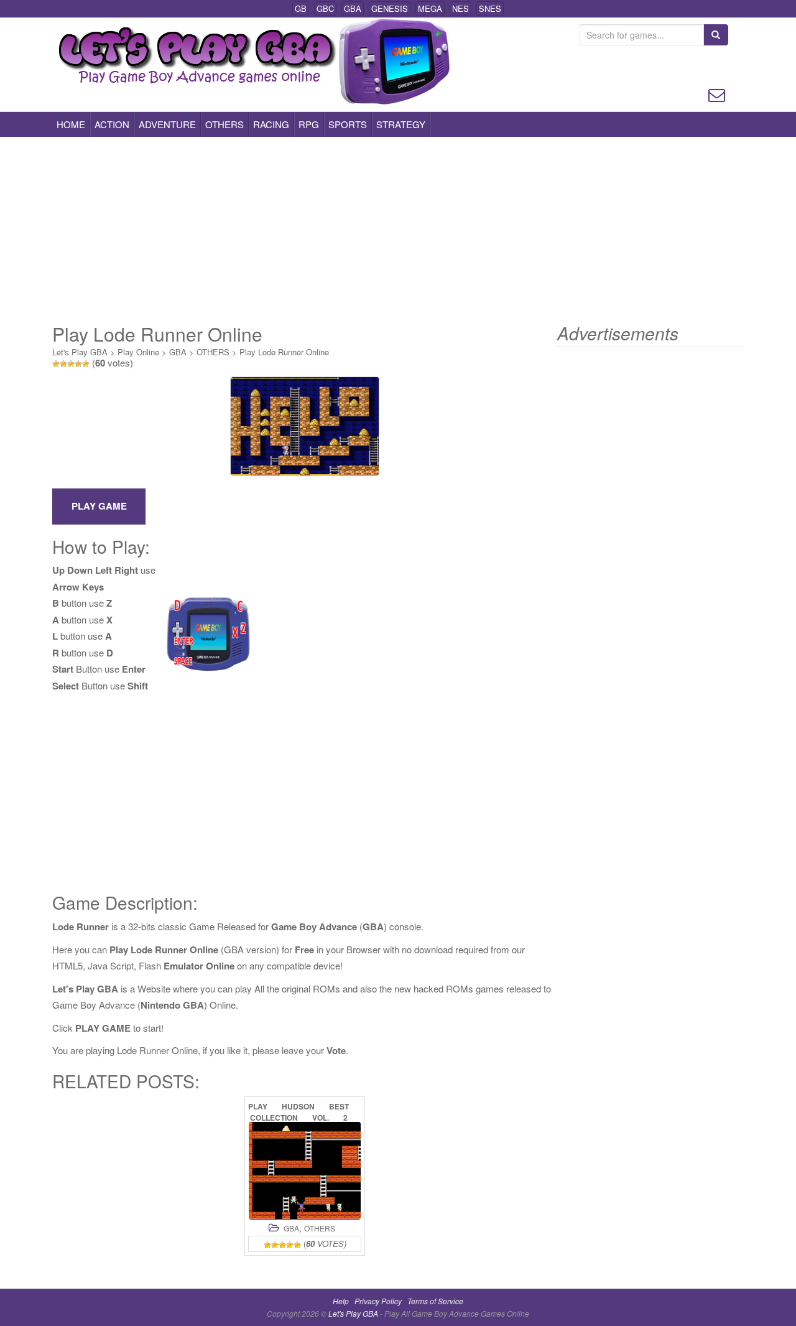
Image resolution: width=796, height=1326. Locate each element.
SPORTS (347, 124)
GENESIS (389, 8)
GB (301, 8)
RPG (308, 124)
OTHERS (224, 124)
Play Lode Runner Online (284, 352)
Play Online (138, 352)
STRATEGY (400, 124)
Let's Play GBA (80, 352)
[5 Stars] (86, 364)
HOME (71, 124)
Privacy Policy (378, 1301)
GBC (325, 8)
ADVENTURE (167, 124)
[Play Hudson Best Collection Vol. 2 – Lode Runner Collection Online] (304, 1171)
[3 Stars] (71, 364)
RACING (271, 124)
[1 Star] (56, 364)
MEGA (430, 8)
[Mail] (716, 94)
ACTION (112, 124)
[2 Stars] (63, 364)
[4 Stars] (78, 364)
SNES (490, 8)
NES (460, 8)
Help (341, 1301)
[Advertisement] (398, 230)
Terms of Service (435, 1301)
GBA (352, 8)
